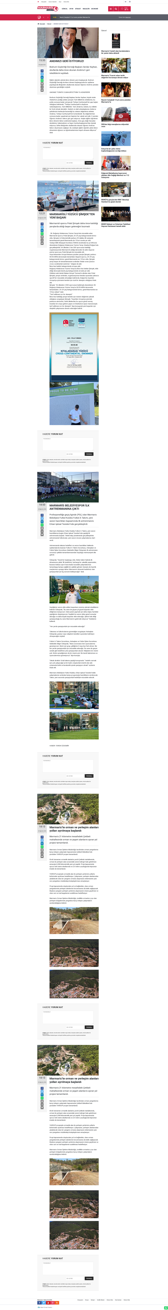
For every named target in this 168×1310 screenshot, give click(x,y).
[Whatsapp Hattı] (166, 1308)
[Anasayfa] (38, 1)
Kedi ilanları (118, 1300)
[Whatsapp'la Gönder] (42, 80)
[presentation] (43, 17)
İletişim (93, 1300)
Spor (71, 9)
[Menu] (110, 9)
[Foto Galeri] (130, 2)
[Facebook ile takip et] (39, 1303)
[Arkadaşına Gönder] (42, 83)
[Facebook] (42, 70)
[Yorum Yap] (42, 90)
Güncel (65, 9)
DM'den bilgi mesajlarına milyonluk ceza (72, 17)
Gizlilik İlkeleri (100, 1300)
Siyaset (78, 9)
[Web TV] (126, 2)
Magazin (86, 9)
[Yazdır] (42, 87)
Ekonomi (94, 9)
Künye (87, 1300)
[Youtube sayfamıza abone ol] (48, 1303)
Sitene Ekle (66, 1)
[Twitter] (42, 74)
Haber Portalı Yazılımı (46, 1307)
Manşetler (43, 1)
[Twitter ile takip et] (44, 1303)
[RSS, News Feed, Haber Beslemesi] (57, 1303)
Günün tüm (125, 17)
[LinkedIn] (42, 77)
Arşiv (60, 1)
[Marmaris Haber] (47, 9)
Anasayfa (80, 1300)
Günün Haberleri (53, 1)
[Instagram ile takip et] (52, 1303)
